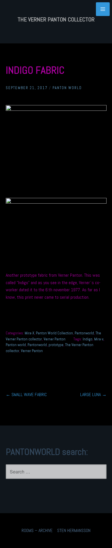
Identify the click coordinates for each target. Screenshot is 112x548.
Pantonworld (84, 333)
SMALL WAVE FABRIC (26, 395)
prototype (56, 344)
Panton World (67, 87)
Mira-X (29, 333)
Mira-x (98, 339)
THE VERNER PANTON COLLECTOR (56, 19)
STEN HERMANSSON (73, 530)
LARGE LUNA (93, 395)
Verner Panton (54, 339)
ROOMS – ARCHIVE (37, 530)
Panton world (16, 344)
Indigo (87, 339)
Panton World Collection (54, 333)
